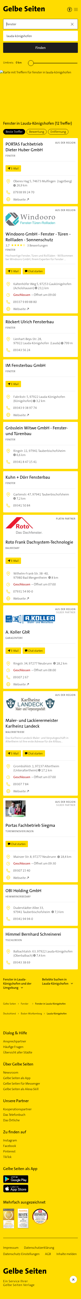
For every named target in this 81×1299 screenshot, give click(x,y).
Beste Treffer (14, 132)
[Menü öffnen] (76, 9)
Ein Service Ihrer (19, 1283)
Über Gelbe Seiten (18, 1064)
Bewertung (36, 132)
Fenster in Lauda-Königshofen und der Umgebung (17, 983)
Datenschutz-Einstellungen (21, 1254)
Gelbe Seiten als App (16, 1078)
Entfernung (58, 132)
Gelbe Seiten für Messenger (21, 1084)
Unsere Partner (16, 1100)
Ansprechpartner (14, 1041)
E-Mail (15, 168)
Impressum (10, 1248)
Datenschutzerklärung (39, 1248)
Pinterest (9, 1151)
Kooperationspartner (17, 1109)
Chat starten (35, 271)
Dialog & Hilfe (15, 1032)
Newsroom (10, 1073)
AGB (48, 1254)
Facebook (9, 1146)
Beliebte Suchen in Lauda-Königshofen (55, 981)
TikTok (7, 1157)
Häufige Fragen (13, 1047)
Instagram (10, 1140)
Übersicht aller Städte (17, 1052)
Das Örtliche (11, 1120)
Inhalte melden (66, 1254)
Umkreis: (12, 62)
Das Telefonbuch (14, 1115)
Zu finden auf (14, 1132)
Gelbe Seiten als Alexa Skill (21, 1089)
